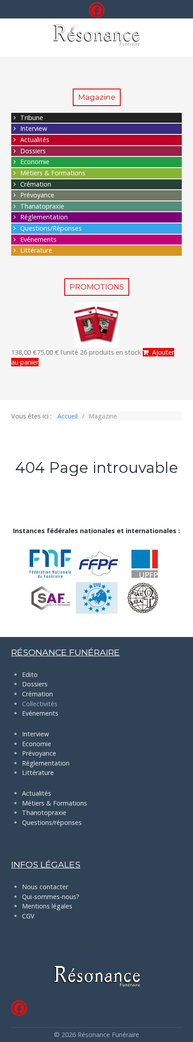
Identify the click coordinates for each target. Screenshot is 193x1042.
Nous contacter (45, 886)
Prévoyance (37, 195)
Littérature (36, 250)
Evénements (38, 239)
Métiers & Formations (52, 173)
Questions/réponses (52, 822)
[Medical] (96, 35)
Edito (30, 674)
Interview (33, 128)
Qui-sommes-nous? (50, 896)
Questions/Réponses (51, 228)
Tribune (31, 117)
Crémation (35, 184)
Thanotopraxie (44, 812)
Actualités (34, 139)
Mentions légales (47, 906)
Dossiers (33, 151)
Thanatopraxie (42, 206)
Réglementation (44, 217)
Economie (34, 161)
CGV (28, 916)
